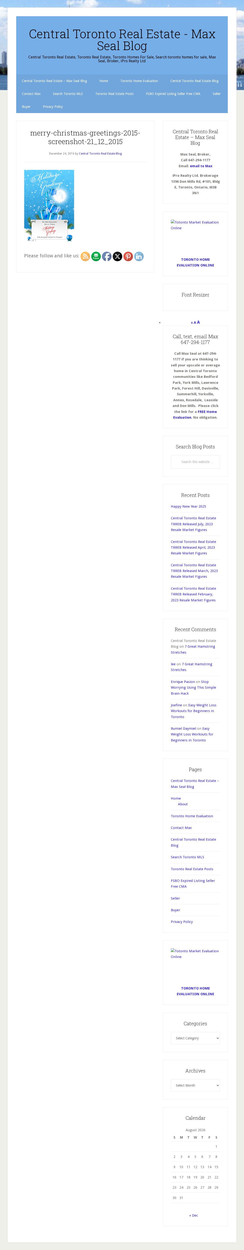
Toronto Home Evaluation (192, 816)
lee (173, 664)
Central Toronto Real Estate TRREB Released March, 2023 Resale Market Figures (194, 571)
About (183, 804)
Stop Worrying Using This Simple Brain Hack (193, 688)
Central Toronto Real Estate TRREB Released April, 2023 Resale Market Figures (193, 548)
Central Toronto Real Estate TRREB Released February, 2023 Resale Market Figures (193, 594)
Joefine (176, 705)
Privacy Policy (182, 922)
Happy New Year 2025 (188, 506)
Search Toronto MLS (187, 857)
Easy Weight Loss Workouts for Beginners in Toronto (193, 711)
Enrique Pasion (183, 682)
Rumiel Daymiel (183, 728)
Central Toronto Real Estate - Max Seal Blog (122, 39)
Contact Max (181, 828)
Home (176, 798)
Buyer (175, 910)
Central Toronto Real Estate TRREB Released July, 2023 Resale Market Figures (193, 524)
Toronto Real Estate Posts (192, 869)
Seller (175, 898)
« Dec (193, 1215)
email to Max (201, 166)
